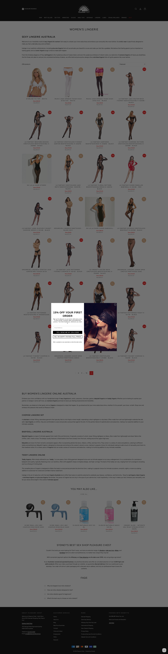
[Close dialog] (115, 304)
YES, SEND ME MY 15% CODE (67, 332)
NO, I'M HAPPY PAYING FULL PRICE (67, 337)
